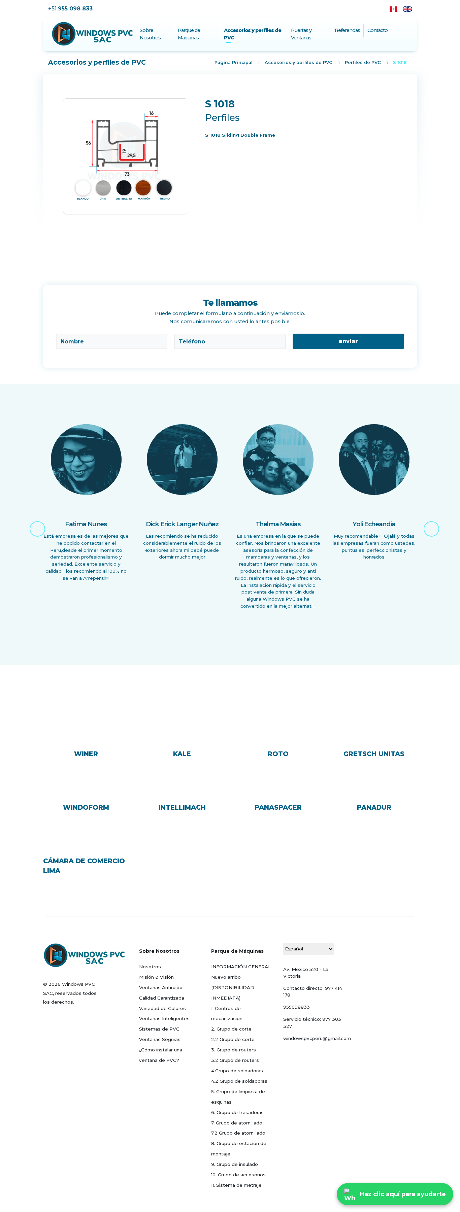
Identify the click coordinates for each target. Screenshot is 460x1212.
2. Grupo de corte (231, 1029)
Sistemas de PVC (159, 1029)
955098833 (296, 1007)
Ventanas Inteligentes (164, 1018)
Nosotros (150, 966)
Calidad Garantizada (161, 998)
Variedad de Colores (162, 1008)
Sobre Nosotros (150, 34)
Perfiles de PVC (363, 62)
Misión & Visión (156, 977)
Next (427, 524)
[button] (61, 166)
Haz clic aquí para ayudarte (403, 1194)
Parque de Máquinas (189, 34)
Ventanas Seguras (159, 1039)
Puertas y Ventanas (301, 34)
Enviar (348, 341)
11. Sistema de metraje (236, 1185)
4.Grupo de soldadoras (237, 1070)
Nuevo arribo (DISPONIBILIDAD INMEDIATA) (232, 987)
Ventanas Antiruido (161, 987)
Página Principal (234, 62)
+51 (70, 8)
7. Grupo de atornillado (236, 1122)
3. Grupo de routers (233, 1049)
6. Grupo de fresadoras (237, 1112)
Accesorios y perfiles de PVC (252, 34)
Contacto (377, 30)
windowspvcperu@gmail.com (317, 1038)
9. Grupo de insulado (234, 1164)
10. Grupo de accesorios (238, 1174)
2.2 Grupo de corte (233, 1039)
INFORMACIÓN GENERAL (241, 966)
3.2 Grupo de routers (235, 1060)
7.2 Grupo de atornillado (238, 1133)
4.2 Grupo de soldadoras (239, 1081)
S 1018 (400, 62)
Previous (33, 524)
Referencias (347, 30)
